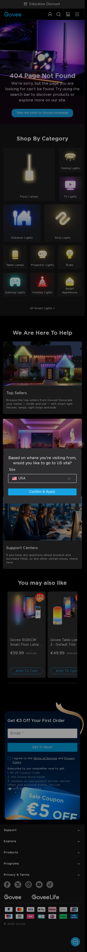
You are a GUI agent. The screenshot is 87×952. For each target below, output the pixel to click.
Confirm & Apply (42, 492)
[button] (42, 478)
